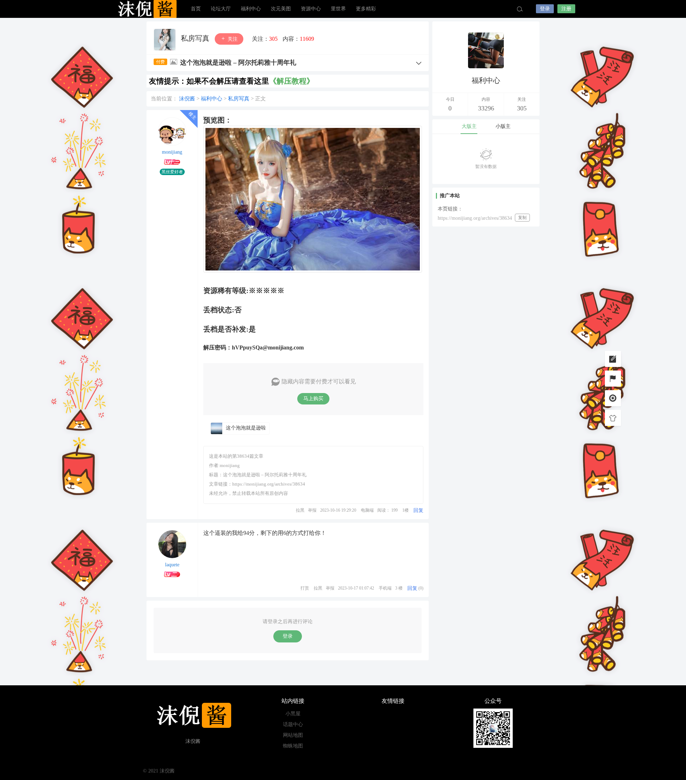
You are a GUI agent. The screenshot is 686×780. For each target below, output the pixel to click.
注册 (566, 8)
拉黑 (300, 510)
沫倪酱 (146, 9)
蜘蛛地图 (293, 746)
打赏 (304, 588)
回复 (418, 510)
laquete (172, 564)
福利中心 (251, 8)
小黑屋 (292, 713)
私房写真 (196, 38)
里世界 (338, 8)
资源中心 (311, 8)
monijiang (172, 152)
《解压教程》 (291, 81)
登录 (545, 8)
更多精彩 (366, 8)
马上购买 (313, 398)
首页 (196, 8)
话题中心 (293, 724)
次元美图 (281, 8)
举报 (312, 510)
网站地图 (293, 735)
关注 (232, 39)
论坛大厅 (221, 8)
